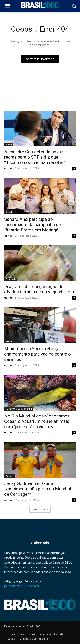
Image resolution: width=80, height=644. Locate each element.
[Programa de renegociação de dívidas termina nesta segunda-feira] (40, 263)
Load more (38, 509)
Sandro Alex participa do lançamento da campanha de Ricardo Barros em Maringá (32, 225)
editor (8, 168)
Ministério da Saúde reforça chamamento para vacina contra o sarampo (37, 354)
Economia (11, 279)
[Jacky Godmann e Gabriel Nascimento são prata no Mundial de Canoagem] (40, 460)
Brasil (9, 144)
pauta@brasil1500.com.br (21, 586)
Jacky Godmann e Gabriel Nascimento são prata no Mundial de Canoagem (37, 489)
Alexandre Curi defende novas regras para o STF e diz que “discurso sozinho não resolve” (34, 157)
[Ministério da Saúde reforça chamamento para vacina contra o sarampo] (40, 325)
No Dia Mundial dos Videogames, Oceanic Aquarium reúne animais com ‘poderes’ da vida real (37, 421)
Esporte (10, 476)
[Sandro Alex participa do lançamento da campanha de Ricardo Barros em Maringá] (40, 196)
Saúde (9, 341)
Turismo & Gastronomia (19, 408)
